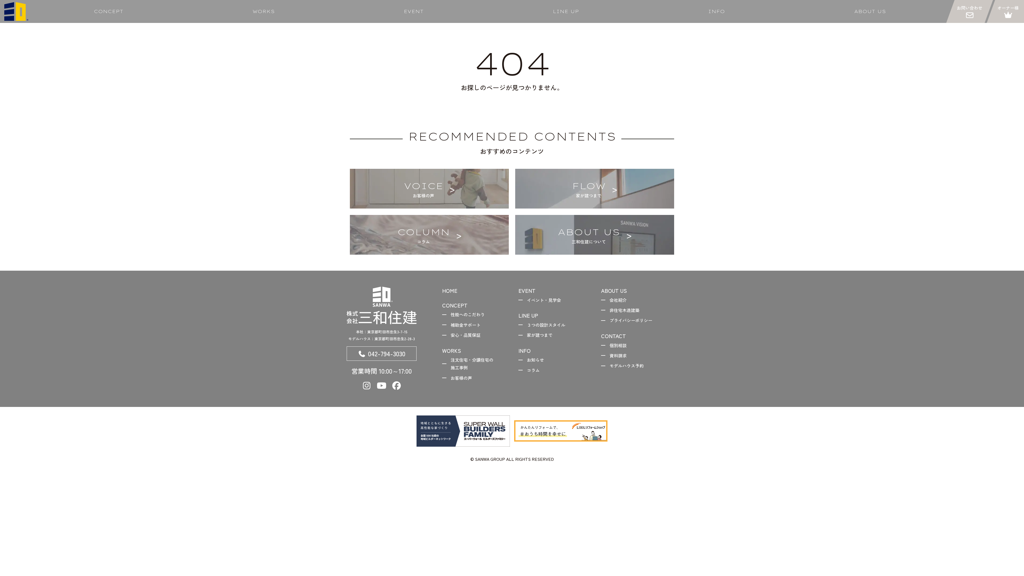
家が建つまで (540, 335)
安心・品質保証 (466, 335)
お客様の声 (461, 378)
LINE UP (566, 11)
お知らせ (535, 360)
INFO (716, 11)
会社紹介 (618, 300)
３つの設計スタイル (546, 325)
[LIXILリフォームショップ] (560, 431)
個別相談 (618, 345)
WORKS (264, 11)
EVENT (413, 11)
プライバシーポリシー (631, 320)
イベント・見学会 (544, 300)
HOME (449, 290)
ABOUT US (870, 11)
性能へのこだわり (468, 314)
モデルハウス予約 (627, 365)
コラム (533, 370)
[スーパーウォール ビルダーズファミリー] (463, 431)
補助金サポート (466, 325)
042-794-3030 (386, 353)
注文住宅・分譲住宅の (472, 364)
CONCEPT (108, 11)
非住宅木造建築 (624, 310)
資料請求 (618, 355)
